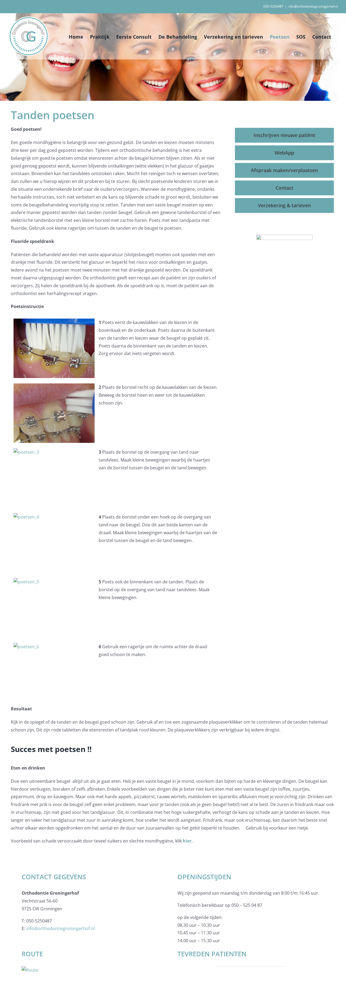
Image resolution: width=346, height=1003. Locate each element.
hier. (188, 841)
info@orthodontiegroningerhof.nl (313, 6)
